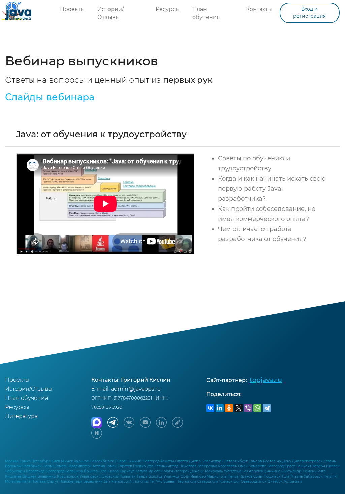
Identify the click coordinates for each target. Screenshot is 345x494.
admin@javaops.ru (136, 389)
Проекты (72, 9)
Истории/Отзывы (110, 13)
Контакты (259, 9)
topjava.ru (266, 380)
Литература (21, 416)
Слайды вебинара (49, 97)
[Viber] (248, 408)
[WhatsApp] (257, 408)
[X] (238, 408)
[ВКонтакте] (210, 408)
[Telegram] (267, 408)
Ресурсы (168, 9)
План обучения (206, 13)
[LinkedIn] (220, 408)
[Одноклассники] (229, 408)
